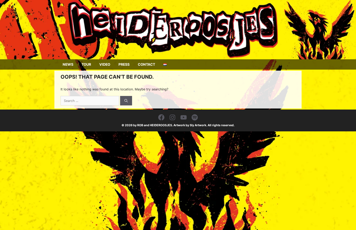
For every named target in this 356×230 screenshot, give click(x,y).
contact (146, 64)
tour (86, 64)
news (68, 64)
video (104, 64)
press (124, 64)
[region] (178, 29)
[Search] (126, 100)
